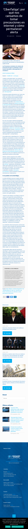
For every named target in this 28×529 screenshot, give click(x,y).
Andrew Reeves (19, 101)
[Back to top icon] (14, 516)
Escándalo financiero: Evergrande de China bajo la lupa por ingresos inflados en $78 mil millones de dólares (14, 383)
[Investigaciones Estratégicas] (9, 4)
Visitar (8, 471)
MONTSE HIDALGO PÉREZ (8, 73)
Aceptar (8, 526)
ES (22, 3)
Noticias (19, 36)
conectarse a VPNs (19, 129)
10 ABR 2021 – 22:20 (12, 75)
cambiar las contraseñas (14, 127)
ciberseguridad (7, 91)
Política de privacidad (17, 526)
